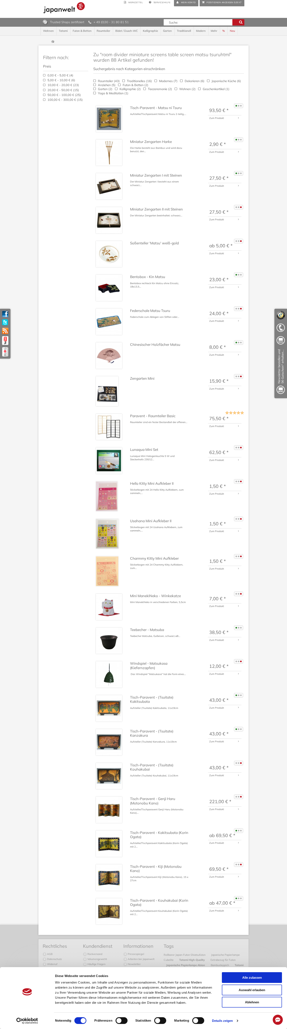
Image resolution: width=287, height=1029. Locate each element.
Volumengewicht (97, 959)
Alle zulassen (252, 977)
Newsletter (134, 964)
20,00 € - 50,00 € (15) (63, 90)
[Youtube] (5, 340)
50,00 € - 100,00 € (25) (64, 95)
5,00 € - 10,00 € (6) (61, 80)
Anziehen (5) (106, 85)
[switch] (122, 1020)
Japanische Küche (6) (226, 81)
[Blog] (5, 352)
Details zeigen (222, 1020)
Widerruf (51, 964)
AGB (49, 954)
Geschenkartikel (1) (215, 89)
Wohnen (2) (187, 89)
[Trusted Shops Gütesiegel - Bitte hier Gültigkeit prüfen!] (45, 22)
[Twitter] (5, 322)
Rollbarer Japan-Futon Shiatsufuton (185, 954)
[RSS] (5, 331)
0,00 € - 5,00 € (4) (60, 75)
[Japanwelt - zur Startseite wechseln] (64, 7)
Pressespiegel (135, 954)
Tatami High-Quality (192, 959)
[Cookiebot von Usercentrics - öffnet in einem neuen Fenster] (27, 1021)
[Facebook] (5, 314)
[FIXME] (280, 372)
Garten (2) (104, 89)
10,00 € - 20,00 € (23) (63, 85)
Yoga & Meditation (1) (112, 93)
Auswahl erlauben (252, 990)
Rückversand (94, 954)
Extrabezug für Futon (223, 959)
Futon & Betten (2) (135, 85)
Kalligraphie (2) (130, 89)
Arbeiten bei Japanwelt (140, 959)
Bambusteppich (220, 965)
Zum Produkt (216, 118)
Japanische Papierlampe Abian (186, 965)
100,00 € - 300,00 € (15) (65, 100)
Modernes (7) (168, 81)
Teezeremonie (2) (159, 89)
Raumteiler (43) (108, 81)
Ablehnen (252, 1002)
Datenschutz (54, 959)
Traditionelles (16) (139, 81)
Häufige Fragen (96, 964)
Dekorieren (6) (194, 81)
